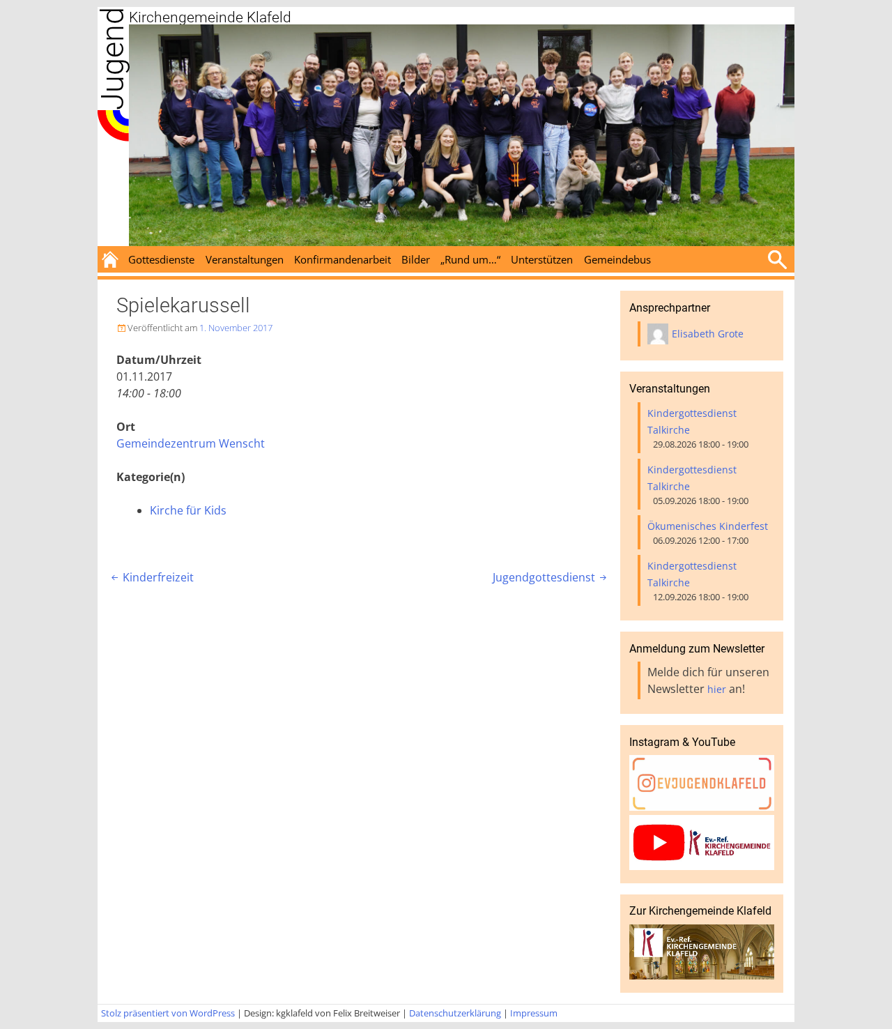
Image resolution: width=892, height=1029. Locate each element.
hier (716, 689)
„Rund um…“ (470, 259)
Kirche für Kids (188, 510)
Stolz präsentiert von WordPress (168, 1013)
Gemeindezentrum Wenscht (190, 443)
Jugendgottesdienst (551, 577)
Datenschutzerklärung (455, 1013)
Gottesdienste (161, 259)
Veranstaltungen (245, 259)
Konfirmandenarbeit (342, 259)
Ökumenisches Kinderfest (707, 526)
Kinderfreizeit (151, 577)
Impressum (534, 1013)
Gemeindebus (617, 259)
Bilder (415, 259)
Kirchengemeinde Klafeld (210, 17)
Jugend (112, 58)
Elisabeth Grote (708, 333)
